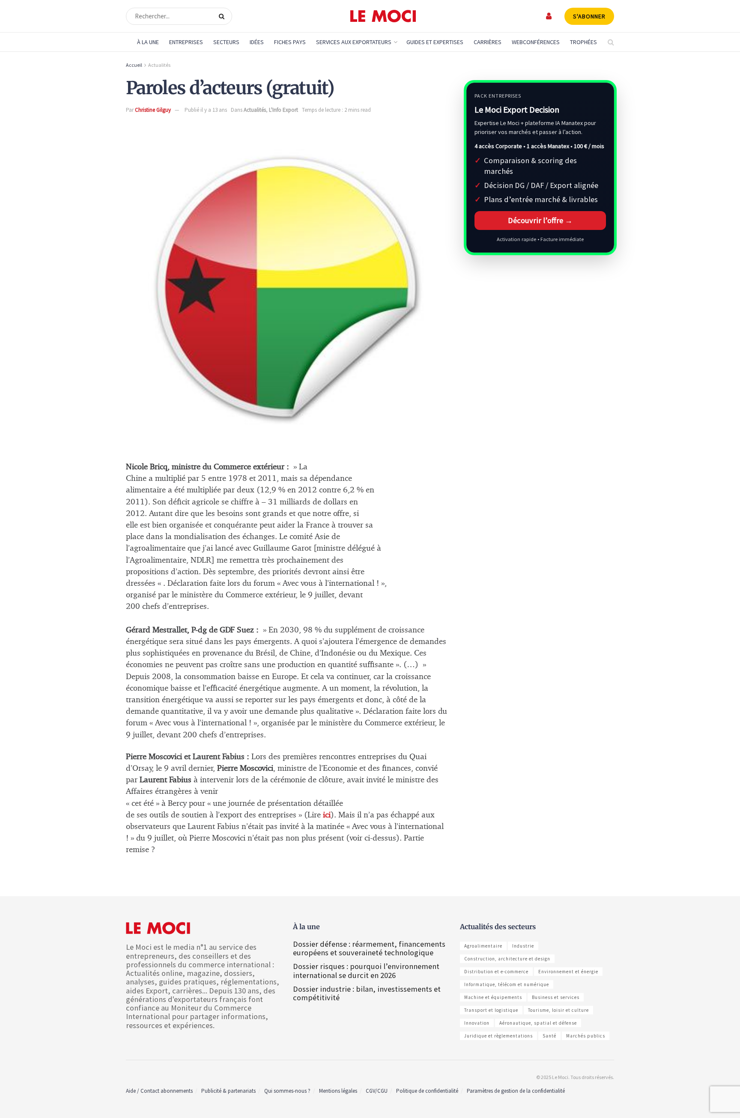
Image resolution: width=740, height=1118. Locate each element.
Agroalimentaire (483, 946)
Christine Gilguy (153, 109)
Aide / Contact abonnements (159, 1090)
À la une (148, 42)
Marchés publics (585, 1036)
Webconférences (536, 42)
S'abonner (589, 16)
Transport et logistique (491, 1010)
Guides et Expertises (434, 42)
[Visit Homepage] (383, 16)
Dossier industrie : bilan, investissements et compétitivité (367, 993)
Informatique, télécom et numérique (506, 984)
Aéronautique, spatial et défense (538, 1023)
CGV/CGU (377, 1090)
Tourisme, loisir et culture (558, 1010)
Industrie (523, 946)
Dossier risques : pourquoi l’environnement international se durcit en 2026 (366, 970)
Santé (549, 1036)
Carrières (487, 42)
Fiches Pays (290, 42)
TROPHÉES (583, 42)
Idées (257, 42)
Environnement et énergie (568, 972)
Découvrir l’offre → (540, 220)
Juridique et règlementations (498, 1036)
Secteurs (226, 42)
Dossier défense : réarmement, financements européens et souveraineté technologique (369, 948)
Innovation (476, 1023)
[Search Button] (223, 16)
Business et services (555, 997)
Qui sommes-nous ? (287, 1090)
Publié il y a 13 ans (206, 109)
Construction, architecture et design (507, 959)
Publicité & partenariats (228, 1090)
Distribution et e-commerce (496, 972)
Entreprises (186, 42)
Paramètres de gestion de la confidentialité (516, 1090)
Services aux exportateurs (353, 42)
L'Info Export (283, 109)
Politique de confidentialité (427, 1090)
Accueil (134, 65)
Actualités (159, 65)
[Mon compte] (549, 16)
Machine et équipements (493, 997)
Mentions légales (338, 1090)
